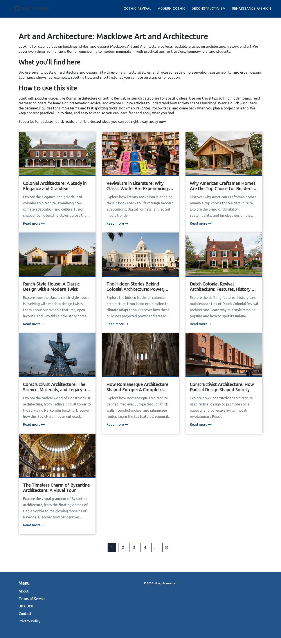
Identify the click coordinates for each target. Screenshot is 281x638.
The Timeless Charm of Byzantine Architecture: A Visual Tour (56, 487)
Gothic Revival (137, 9)
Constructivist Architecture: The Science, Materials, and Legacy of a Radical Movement (55, 387)
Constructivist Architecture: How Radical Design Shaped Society (222, 387)
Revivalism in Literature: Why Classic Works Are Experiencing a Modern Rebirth (138, 186)
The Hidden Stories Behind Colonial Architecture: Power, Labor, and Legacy (135, 286)
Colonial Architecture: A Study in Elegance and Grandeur (54, 186)
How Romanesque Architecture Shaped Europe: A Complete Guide (137, 387)
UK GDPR (26, 606)
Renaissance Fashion (251, 9)
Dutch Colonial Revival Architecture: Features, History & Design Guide (222, 286)
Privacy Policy (29, 621)
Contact (25, 614)
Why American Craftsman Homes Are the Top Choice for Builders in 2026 (223, 186)
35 (167, 547)
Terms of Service (32, 599)
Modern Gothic (172, 9)
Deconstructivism (209, 9)
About (24, 591)
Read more (32, 223)
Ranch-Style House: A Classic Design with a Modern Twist (51, 286)
